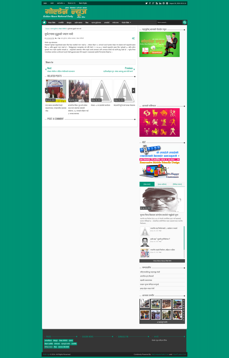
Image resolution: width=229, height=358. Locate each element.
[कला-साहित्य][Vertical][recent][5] (162, 184)
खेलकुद (69, 22)
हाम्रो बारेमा (60, 3)
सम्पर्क (52, 3)
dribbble (164, 3)
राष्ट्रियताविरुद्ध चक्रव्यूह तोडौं (150, 271)
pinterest (167, 3)
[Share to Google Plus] (149, 210)
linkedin (160, 3)
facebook (150, 3)
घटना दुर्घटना (63, 38)
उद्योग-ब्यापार (78, 22)
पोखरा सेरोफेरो (80, 38)
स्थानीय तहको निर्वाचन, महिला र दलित (162, 249)
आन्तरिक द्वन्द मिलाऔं (146, 276)
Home (44, 22)
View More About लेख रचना (162, 261)
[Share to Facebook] (142, 210)
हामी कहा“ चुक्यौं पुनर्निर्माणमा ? (160, 238)
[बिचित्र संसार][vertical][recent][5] (177, 184)
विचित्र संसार (48, 347)
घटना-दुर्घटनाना (96, 22)
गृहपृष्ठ (45, 3)
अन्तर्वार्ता (106, 22)
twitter (146, 3)
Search (185, 22)
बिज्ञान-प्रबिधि (49, 344)
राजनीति (60, 22)
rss (157, 3)
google (153, 3)
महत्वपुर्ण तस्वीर (65, 344)
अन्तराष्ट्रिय (48, 341)
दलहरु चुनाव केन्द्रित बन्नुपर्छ (149, 284)
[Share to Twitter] (145, 210)
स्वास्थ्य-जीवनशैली (63, 347)
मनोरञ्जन (115, 22)
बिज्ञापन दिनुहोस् (83, 3)
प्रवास (71, 341)
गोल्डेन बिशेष (125, 22)
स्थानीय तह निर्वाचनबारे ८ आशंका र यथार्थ (163, 228)
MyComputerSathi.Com (160, 354)
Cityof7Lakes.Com (179, 354)
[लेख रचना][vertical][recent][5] (147, 184)
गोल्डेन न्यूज (46, 354)
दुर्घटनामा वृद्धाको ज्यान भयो (59, 33)
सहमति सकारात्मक (146, 280)
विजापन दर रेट (71, 3)
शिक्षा (86, 22)
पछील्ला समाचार (72, 38)
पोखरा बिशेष (51, 22)
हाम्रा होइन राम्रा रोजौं (147, 288)
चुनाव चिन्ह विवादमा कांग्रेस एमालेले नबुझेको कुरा (159, 214)
